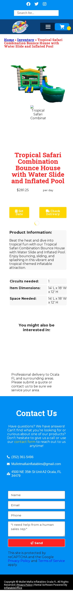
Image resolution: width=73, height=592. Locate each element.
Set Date (19, 212)
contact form (24, 442)
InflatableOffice (13, 587)
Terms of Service (51, 561)
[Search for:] (36, 13)
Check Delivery (53, 212)
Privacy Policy (19, 561)
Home (9, 40)
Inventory (25, 40)
